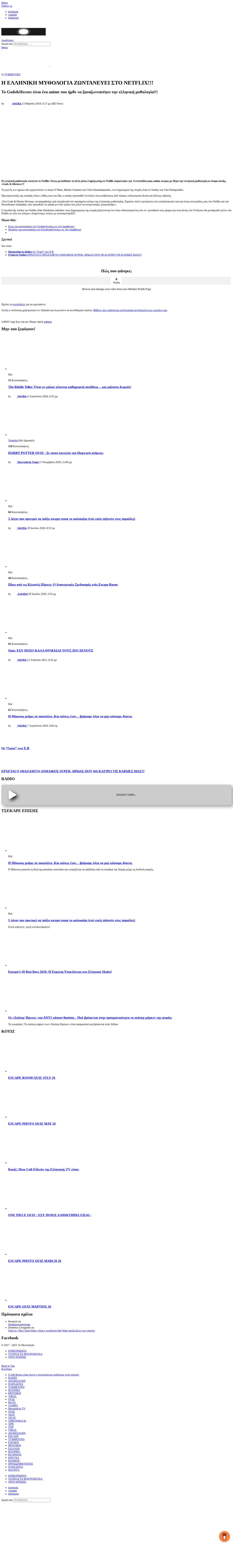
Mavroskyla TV (16, 1408)
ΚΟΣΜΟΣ (14, 1460)
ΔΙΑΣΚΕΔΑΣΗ (16, 1380)
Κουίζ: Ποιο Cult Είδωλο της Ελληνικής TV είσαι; (43, 1169)
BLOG (12, 1402)
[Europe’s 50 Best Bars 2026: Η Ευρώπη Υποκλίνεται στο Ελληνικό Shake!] (120, 949)
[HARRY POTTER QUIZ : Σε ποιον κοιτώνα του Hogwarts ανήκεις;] (120, 418)
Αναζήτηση (57, 44)
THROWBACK (17, 1420)
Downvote (176, 281)
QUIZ (11, 1399)
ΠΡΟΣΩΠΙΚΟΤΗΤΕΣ (20, 1463)
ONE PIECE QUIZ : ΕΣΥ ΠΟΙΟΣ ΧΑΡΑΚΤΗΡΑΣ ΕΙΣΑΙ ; (49, 1215)
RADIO (12, 1377)
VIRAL (12, 1396)
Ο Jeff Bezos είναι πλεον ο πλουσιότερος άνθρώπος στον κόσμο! (43, 1374)
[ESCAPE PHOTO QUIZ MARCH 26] (120, 1238)
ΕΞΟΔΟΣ (13, 1442)
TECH (12, 1417)
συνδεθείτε (19, 304)
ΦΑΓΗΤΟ (13, 1469)
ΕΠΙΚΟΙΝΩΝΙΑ (17, 1350)
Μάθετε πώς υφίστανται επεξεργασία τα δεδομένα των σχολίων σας (130, 310)
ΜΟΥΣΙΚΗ (14, 1393)
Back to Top (8, 1365)
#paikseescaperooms (19, 1324)
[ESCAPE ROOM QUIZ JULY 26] (120, 1055)
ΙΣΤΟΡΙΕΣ (14, 1390)
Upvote (56, 281)
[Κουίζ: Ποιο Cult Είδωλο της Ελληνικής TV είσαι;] (120, 1146)
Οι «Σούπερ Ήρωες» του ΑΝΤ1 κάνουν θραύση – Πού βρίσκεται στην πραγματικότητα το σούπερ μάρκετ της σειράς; (90, 1017)
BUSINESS (14, 1454)
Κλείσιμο (6, 1369)
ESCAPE (13, 1436)
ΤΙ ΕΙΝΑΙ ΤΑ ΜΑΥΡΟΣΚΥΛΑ (25, 1354)
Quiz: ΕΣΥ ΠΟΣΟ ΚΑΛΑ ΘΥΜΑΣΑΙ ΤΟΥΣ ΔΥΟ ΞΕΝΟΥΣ (50, 650)
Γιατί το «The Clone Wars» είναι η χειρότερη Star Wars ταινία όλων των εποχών (51, 1330)
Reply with (9, 316)
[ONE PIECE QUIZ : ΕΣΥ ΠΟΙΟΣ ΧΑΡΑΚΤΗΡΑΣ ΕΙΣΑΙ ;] (120, 1192)
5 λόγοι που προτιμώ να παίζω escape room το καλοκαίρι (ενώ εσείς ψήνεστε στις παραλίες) (71, 519)
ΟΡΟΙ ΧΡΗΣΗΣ (17, 1357)
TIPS (11, 1423)
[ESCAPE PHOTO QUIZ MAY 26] (120, 1101)
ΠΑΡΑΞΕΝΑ (15, 1384)
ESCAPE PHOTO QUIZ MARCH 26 (34, 1261)
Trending (13, 440)
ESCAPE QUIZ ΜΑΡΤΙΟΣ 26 (29, 1306)
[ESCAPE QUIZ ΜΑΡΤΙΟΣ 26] (120, 1284)
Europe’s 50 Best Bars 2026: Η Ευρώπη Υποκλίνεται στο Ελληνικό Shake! (60, 972)
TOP (10, 1426)
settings (48, 321)
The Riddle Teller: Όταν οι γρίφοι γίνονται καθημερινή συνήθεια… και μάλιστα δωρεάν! (69, 387)
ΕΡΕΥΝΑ (13, 1457)
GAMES (13, 1405)
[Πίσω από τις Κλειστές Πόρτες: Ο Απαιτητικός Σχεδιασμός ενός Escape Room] (120, 550)
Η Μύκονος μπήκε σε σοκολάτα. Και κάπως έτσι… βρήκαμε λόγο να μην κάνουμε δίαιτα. (70, 716)
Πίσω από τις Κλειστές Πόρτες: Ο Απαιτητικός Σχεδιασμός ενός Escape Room (63, 584)
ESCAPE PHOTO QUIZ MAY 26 (32, 1123)
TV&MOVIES (16, 1387)
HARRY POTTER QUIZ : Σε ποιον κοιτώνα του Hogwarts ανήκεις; (56, 453)
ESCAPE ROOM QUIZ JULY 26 (31, 1078)
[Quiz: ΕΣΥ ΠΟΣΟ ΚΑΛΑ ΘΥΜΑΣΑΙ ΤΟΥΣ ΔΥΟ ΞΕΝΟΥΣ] (120, 616)
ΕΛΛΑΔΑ (14, 1448)
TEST (11, 1414)
